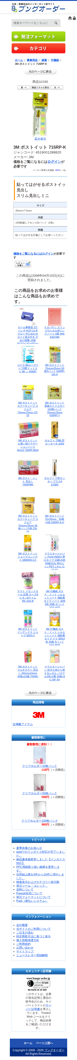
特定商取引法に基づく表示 (33, 936)
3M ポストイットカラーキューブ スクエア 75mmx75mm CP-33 (27, 409)
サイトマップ (24, 951)
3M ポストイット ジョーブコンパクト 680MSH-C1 (28, 556)
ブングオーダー (54, 1050)
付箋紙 (55, 60)
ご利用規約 (23, 943)
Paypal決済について (29, 893)
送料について (24, 889)
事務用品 (32, 60)
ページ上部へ (44, 1043)
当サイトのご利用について (33, 928)
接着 (44, 60)
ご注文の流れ (24, 932)
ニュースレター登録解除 (32, 955)
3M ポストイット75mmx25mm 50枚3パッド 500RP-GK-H (54, 370)
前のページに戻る (40, 71)
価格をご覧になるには (27, 253)
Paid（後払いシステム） (32, 900)
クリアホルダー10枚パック (39, 766)
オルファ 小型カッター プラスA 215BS (54, 481)
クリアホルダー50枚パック (39, 793)
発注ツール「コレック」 (32, 885)
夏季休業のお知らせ (29, 848)
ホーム (70, 18)
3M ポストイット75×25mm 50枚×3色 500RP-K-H (54, 519)
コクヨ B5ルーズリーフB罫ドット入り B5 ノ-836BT (27, 368)
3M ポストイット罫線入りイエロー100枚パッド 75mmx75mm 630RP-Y (55, 409)
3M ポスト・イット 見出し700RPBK (27, 481)
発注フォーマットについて (33, 897)
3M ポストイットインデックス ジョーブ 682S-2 (27, 632)
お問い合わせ (24, 947)
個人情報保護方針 (27, 940)
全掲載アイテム (23, 724)
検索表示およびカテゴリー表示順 (37, 882)
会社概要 (22, 925)
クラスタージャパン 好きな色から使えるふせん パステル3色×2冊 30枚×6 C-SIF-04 (54, 673)
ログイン (74, 18)
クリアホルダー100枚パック (39, 820)
